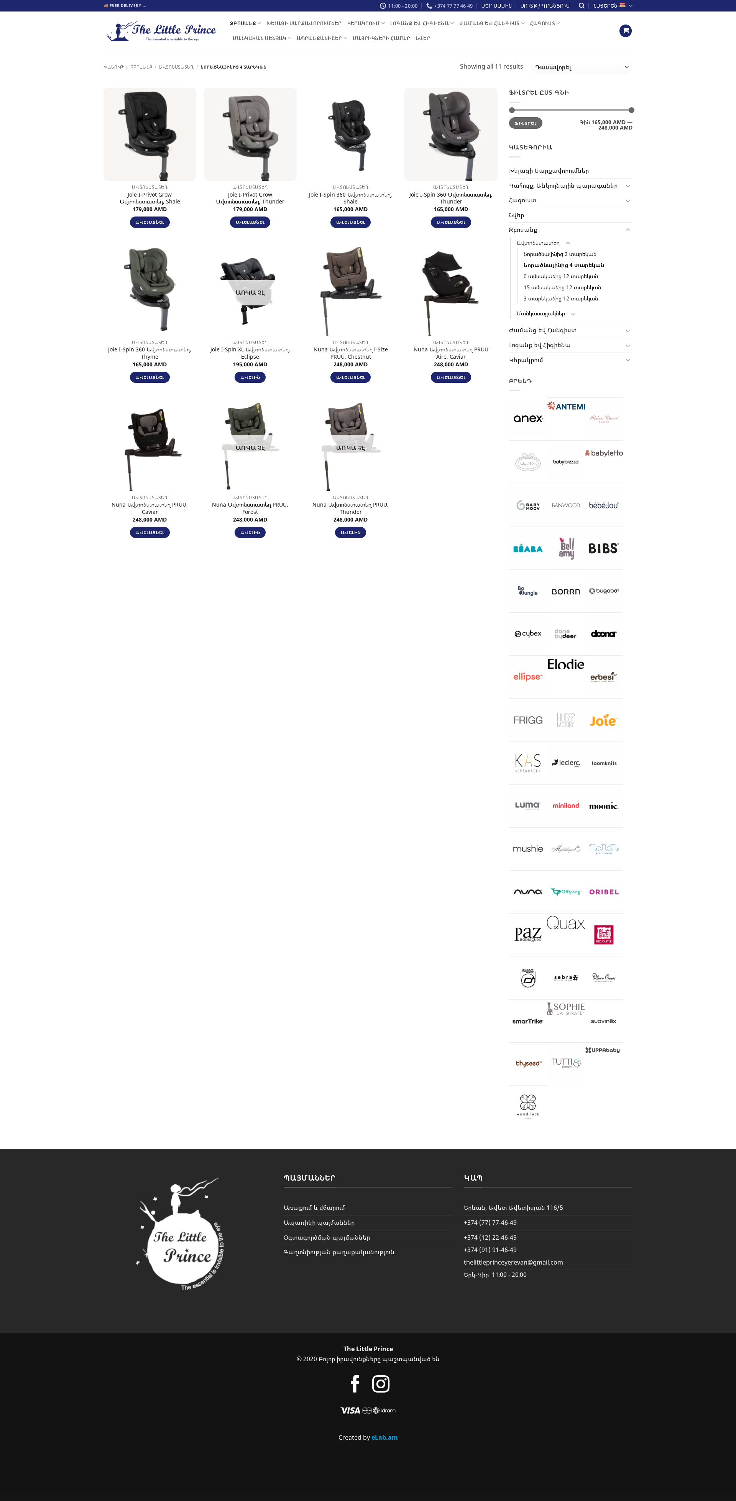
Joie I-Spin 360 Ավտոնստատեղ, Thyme (149, 353)
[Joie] (604, 720)
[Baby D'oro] (528, 462)
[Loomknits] (604, 763)
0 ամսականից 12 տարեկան (561, 276)
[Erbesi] (604, 677)
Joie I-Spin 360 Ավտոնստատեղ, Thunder (451, 198)
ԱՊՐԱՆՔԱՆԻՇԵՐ (319, 38)
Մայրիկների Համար (381, 38)
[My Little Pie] (566, 849)
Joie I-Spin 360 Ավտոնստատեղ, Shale (350, 198)
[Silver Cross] (604, 977)
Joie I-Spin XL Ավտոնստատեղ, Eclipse (250, 353)
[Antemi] (566, 406)
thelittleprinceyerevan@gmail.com (513, 1262)
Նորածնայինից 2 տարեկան (560, 254)
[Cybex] (528, 634)
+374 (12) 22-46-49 (490, 1237)
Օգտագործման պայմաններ (327, 1237)
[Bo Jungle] (528, 591)
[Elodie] (566, 664)
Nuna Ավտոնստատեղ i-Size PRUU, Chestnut (351, 353)
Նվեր (423, 38)
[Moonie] (604, 806)
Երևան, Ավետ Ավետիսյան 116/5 (513, 1207)
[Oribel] (604, 892)
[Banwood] (566, 505)
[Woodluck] (528, 1107)
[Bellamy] (566, 548)
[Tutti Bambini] (566, 1064)
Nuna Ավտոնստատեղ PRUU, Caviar (150, 508)
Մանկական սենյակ (259, 38)
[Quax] (566, 923)
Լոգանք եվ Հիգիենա (419, 23)
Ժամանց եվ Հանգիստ (489, 23)
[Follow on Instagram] (380, 1385)
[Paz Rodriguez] (528, 935)
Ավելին (250, 377)
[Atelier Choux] (604, 419)
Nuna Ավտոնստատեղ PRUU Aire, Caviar (451, 353)
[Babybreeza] (566, 462)
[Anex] (528, 418)
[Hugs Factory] (566, 720)
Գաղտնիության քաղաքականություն (339, 1252)
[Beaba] (528, 548)
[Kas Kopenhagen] (528, 763)
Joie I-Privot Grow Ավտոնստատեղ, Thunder (250, 198)
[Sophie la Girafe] (566, 1008)
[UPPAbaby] (604, 1050)
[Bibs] (604, 548)
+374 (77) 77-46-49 (490, 1222)
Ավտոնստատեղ (176, 67)
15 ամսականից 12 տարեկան (562, 287)
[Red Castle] (604, 935)
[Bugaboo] (604, 591)
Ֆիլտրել (526, 123)
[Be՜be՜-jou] (604, 505)
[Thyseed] (528, 1064)
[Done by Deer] (566, 634)
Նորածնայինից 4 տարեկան (564, 265)
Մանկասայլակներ (540, 313)
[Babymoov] (528, 505)
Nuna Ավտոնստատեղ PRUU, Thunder (350, 508)
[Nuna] (528, 892)
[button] (625, 31)
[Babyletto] (604, 453)
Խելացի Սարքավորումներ (304, 23)
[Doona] (604, 634)
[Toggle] (627, 185)
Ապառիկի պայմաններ (319, 1222)
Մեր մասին (496, 5)
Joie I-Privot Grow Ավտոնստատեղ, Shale (150, 198)
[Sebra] (566, 977)
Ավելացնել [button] (149, 222)
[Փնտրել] (582, 5)
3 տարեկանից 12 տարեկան (561, 298)
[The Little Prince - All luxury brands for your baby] (161, 30)
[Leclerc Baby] (566, 763)
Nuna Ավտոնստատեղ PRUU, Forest (250, 508)
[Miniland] (566, 806)
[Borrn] (566, 591)
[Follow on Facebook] (354, 1385)
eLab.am (384, 1437)
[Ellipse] (528, 677)
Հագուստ (542, 23)
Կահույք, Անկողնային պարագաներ (563, 185)
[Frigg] (528, 720)
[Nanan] (604, 849)
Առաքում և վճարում (314, 1207)
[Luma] (528, 806)
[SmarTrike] (528, 1021)
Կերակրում (363, 23)
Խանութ (113, 67)
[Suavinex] (604, 1021)
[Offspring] (566, 892)
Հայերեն (605, 5)
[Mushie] (528, 849)
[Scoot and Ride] (528, 977)
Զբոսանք (243, 23)
